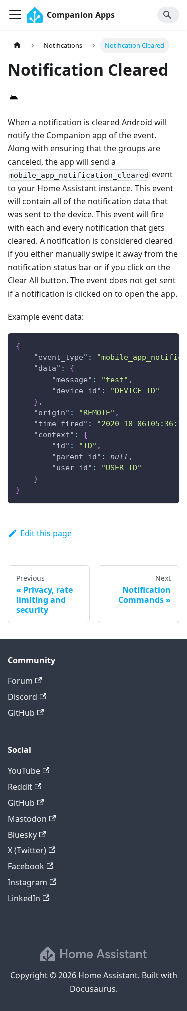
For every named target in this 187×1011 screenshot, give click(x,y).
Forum (20, 680)
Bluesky (22, 834)
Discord (22, 696)
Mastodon (27, 818)
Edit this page (46, 533)
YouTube (24, 770)
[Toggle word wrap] (148, 345)
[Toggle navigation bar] (15, 14)
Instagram (27, 882)
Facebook (26, 866)
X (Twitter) (27, 850)
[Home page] (17, 45)
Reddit (20, 786)
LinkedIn (24, 898)
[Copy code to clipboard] (167, 345)
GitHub (21, 712)
